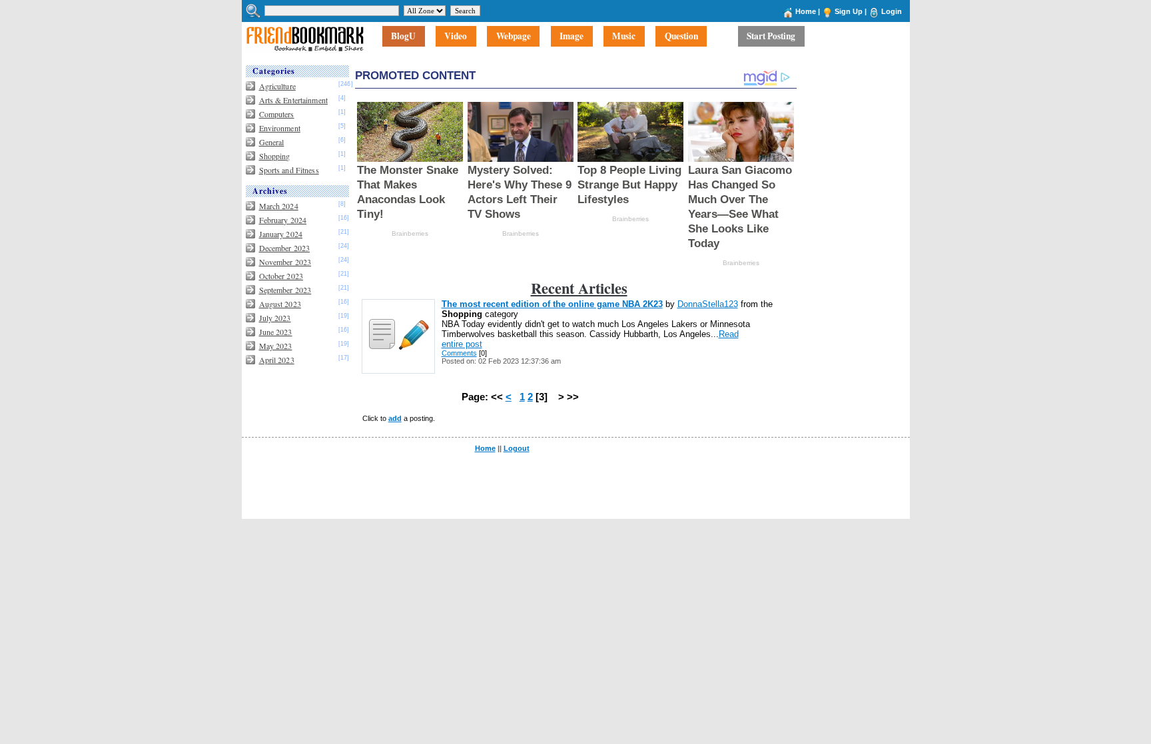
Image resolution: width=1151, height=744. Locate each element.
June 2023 (275, 331)
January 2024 (280, 233)
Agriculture (277, 86)
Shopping (274, 156)
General (271, 142)
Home (805, 11)
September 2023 (285, 289)
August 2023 (280, 303)
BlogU (403, 36)
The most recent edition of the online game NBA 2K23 (552, 304)
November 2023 (285, 261)
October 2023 (281, 275)
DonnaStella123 (707, 304)
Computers (276, 114)
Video (455, 36)
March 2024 (278, 205)
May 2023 (275, 345)
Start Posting (771, 36)
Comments (459, 353)
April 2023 (276, 359)
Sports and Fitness (289, 170)
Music (623, 36)
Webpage (513, 36)
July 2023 (275, 317)
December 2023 (284, 247)
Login (891, 11)
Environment (279, 128)
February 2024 (283, 219)
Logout (517, 448)
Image (571, 36)
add (395, 418)
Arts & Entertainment (293, 100)
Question (681, 36)
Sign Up (849, 11)
